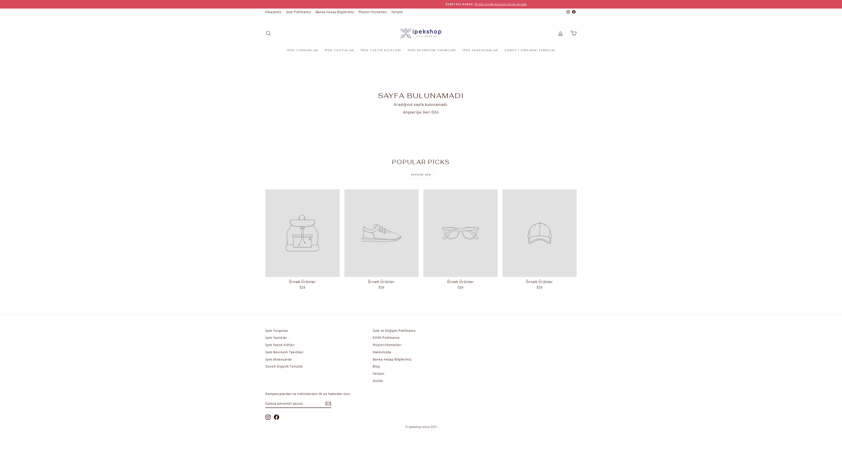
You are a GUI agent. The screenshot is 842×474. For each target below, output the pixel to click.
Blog (376, 366)
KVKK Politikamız (386, 337)
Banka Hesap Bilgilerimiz (335, 12)
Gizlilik (378, 381)
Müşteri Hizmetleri (373, 12)
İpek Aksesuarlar (480, 50)
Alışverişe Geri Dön (421, 112)
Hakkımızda (382, 352)
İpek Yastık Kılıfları (381, 50)
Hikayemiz (273, 12)
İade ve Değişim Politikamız (394, 330)
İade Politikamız (298, 12)
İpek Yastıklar (339, 50)
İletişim (397, 12)
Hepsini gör (421, 174)
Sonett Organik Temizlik (530, 50)
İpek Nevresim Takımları (432, 50)
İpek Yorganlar (302, 50)
